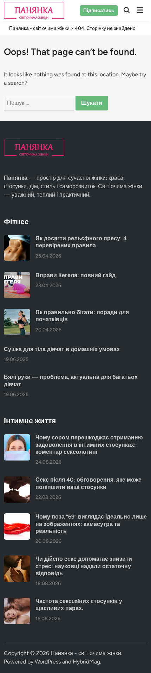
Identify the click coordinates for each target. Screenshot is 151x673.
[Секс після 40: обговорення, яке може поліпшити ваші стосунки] (17, 480)
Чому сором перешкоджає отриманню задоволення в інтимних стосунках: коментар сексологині (89, 444)
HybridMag (86, 661)
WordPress (48, 661)
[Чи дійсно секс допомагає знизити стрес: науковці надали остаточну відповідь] (17, 559)
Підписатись (98, 10)
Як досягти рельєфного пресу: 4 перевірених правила (81, 242)
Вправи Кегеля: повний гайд (75, 275)
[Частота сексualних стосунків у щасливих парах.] (17, 601)
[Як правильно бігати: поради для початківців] (17, 313)
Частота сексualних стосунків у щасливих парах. (78, 604)
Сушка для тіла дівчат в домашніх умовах (62, 349)
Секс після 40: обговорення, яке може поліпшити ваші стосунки (88, 483)
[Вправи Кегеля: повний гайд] (17, 276)
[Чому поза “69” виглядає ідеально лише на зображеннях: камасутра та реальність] (17, 517)
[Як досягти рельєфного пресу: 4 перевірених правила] (17, 239)
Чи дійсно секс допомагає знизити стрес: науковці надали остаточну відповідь (83, 566)
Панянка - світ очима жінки (86, 653)
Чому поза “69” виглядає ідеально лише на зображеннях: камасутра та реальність (91, 523)
